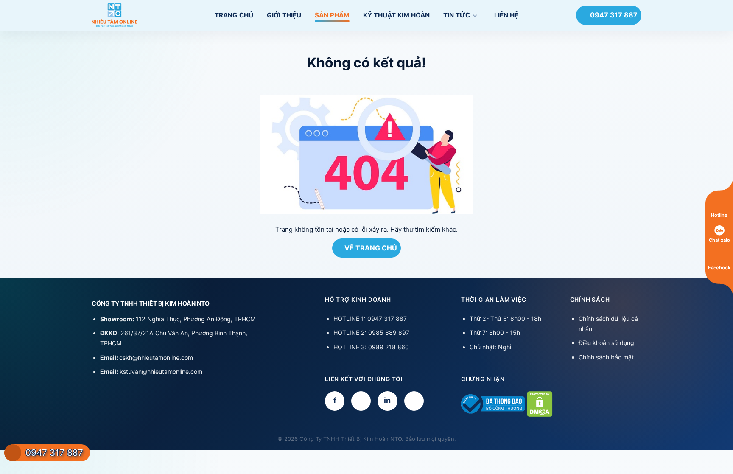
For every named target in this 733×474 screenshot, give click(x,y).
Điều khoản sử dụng (606, 342)
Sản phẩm (332, 15)
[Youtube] (361, 401)
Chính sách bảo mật (606, 357)
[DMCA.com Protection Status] (540, 403)
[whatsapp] (414, 401)
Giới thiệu (284, 15)
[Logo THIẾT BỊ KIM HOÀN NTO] (133, 15)
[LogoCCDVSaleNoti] (493, 403)
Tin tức (456, 15)
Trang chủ (234, 15)
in (387, 400)
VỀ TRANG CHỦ (370, 248)
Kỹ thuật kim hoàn (396, 15)
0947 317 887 (614, 15)
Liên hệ (506, 15)
